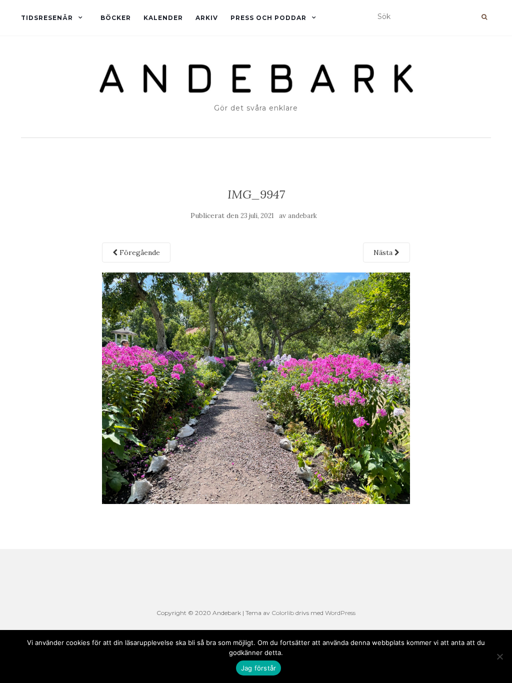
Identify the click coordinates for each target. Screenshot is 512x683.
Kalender (163, 18)
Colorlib (283, 612)
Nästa (384, 252)
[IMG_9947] (256, 387)
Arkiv (207, 18)
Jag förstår (258, 668)
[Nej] (499, 657)
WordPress (340, 612)
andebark (302, 216)
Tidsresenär (47, 18)
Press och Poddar (268, 18)
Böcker (115, 18)
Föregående (139, 252)
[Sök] (484, 17)
